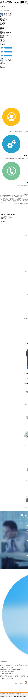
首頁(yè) (1, 16)
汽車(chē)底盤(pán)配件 (4, 33)
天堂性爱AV (18, 696)
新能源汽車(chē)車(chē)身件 (6, 217)
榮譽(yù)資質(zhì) (3, 22)
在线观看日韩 (2, 696)
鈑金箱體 (2, 37)
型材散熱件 (2, 39)
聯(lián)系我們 (3, 23)
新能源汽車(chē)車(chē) (4, 35)
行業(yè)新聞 (2, 28)
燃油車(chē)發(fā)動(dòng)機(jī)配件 (8, 214)
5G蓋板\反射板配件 (5, 218)
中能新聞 (2, 27)
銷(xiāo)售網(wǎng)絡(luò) (5, 43)
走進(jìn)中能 (2, 18)
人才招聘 (2, 24)
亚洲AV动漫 (23, 696)
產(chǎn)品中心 (3, 31)
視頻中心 (2, 29)
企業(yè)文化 (2, 20)
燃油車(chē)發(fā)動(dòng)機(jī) (6, 32)
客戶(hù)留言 (2, 41)
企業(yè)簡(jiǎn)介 (3, 19)
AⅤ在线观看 (13, 696)
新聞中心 (2, 65)
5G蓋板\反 (2, 36)
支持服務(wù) (2, 40)
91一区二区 (8, 696)
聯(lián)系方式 (3, 44)
